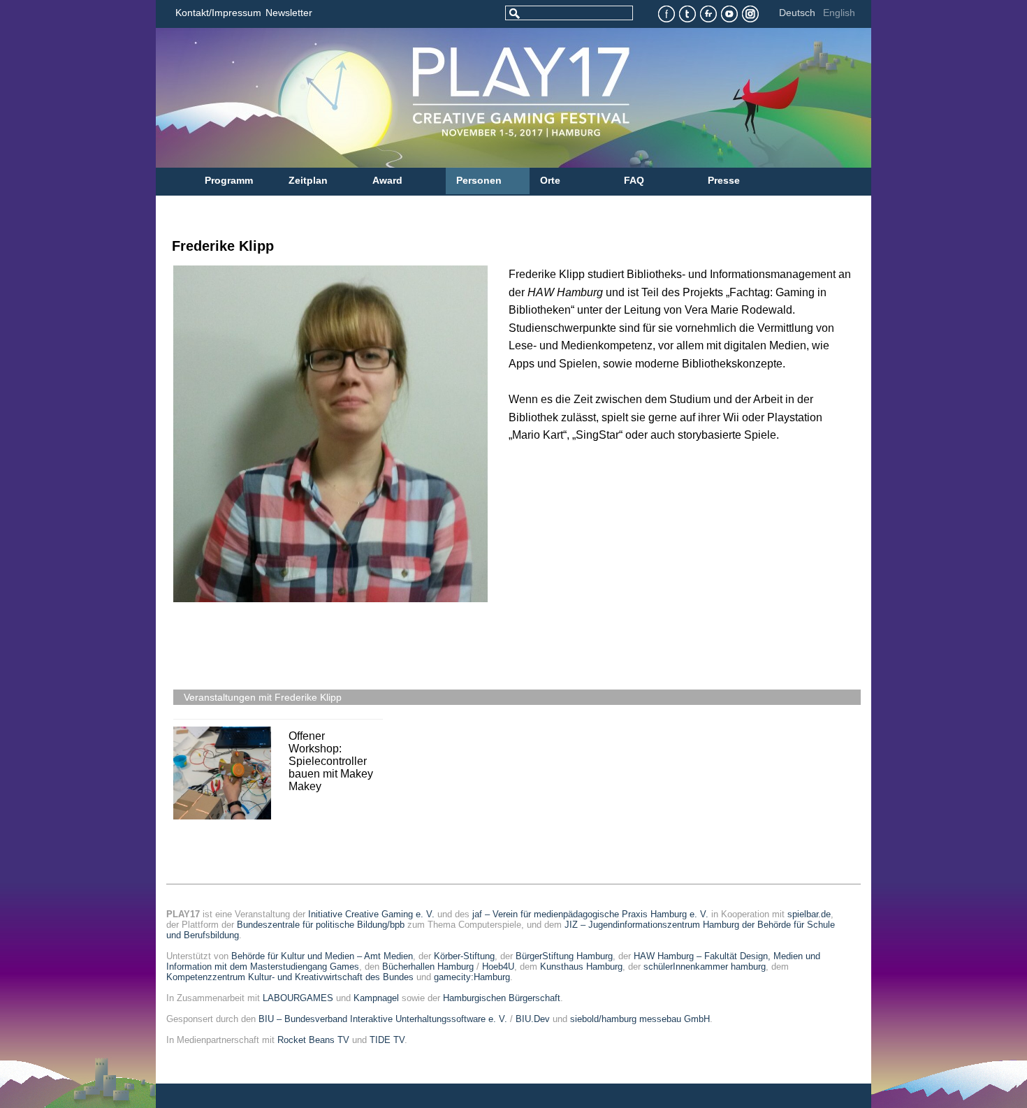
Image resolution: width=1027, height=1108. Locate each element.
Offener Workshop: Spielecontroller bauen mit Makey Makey (331, 761)
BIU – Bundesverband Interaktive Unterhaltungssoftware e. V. (382, 1019)
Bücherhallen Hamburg (428, 966)
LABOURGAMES (298, 998)
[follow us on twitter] (688, 14)
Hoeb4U (498, 966)
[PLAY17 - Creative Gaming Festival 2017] (453, 98)
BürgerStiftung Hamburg (564, 956)
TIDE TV (387, 1040)
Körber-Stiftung (464, 956)
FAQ (634, 180)
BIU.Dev (533, 1019)
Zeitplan (308, 180)
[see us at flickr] (709, 14)
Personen (479, 180)
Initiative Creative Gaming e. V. (371, 914)
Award (387, 180)
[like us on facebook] (667, 14)
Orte (550, 180)
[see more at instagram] (750, 14)
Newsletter (288, 12)
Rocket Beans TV (313, 1040)
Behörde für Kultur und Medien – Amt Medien (322, 956)
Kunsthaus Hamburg (581, 966)
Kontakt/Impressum (218, 12)
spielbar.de (809, 914)
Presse (724, 180)
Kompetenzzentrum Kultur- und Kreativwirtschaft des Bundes (290, 977)
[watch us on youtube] (729, 14)
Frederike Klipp (223, 246)
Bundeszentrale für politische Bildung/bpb (321, 924)
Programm (229, 180)
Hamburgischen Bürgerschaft (501, 998)
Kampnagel (376, 998)
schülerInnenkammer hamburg (704, 966)
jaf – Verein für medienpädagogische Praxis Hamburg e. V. (590, 914)
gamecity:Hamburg (472, 977)
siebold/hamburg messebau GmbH (640, 1019)
